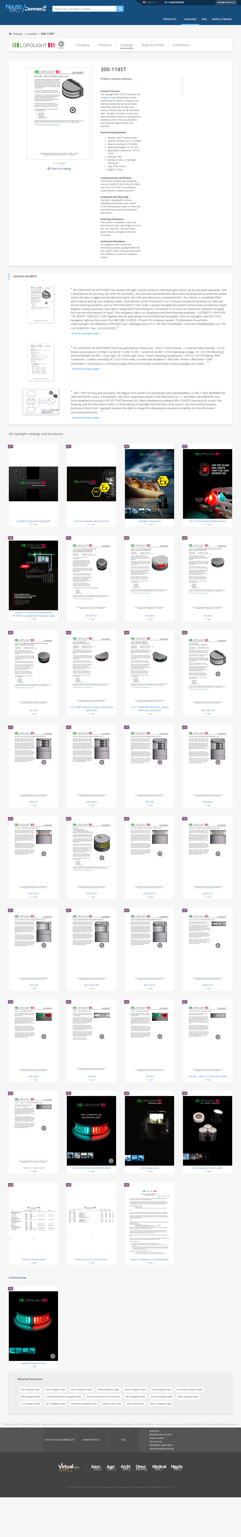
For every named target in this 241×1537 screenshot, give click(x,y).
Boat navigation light (56, 1389)
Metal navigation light (135, 1389)
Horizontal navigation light (190, 1389)
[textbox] (84, 9)
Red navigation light (135, 1396)
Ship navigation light (161, 1389)
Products (169, 19)
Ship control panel (135, 1403)
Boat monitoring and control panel (103, 1396)
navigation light (108, 97)
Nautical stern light (111, 1403)
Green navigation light (161, 1396)
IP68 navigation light (30, 1396)
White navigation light (108, 1389)
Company (83, 45)
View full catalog (61, 168)
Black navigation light (81, 1389)
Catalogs (190, 19)
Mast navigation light (188, 1396)
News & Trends (222, 19)
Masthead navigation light (84, 1403)
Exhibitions (181, 45)
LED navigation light (30, 1389)
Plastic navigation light (161, 1403)
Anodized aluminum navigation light (63, 1396)
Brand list (154, 1430)
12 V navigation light (30, 1403)
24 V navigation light (56, 1403)
